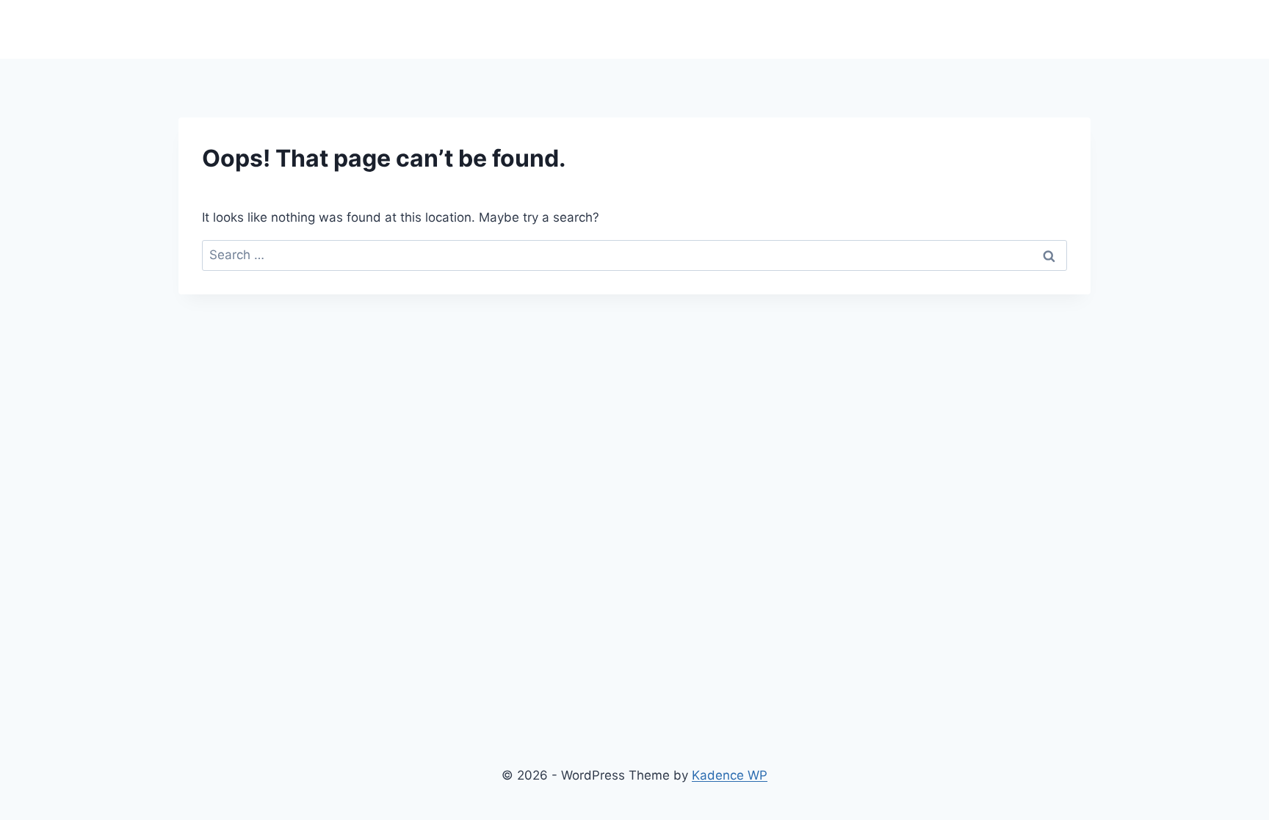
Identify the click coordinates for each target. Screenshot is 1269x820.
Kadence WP (729, 775)
